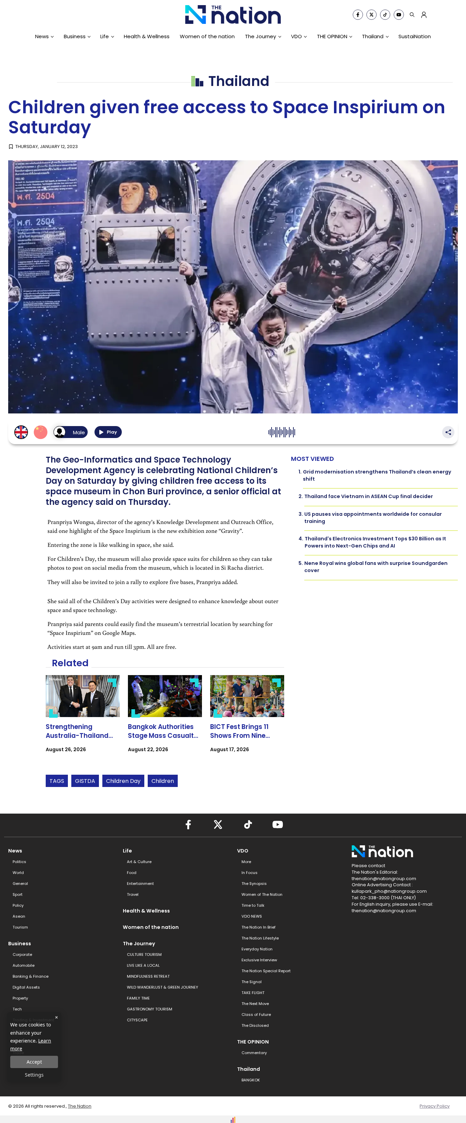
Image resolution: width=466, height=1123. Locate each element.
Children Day (123, 781)
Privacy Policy (435, 1106)
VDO (296, 36)
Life (104, 36)
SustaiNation (414, 36)
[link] (83, 719)
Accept (34, 1062)
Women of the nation (207, 36)
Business (75, 36)
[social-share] (358, 15)
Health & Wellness (147, 36)
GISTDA (85, 781)
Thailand (372, 36)
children (162, 781)
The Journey (260, 36)
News (42, 36)
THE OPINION (332, 36)
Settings (34, 1074)
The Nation (79, 1106)
